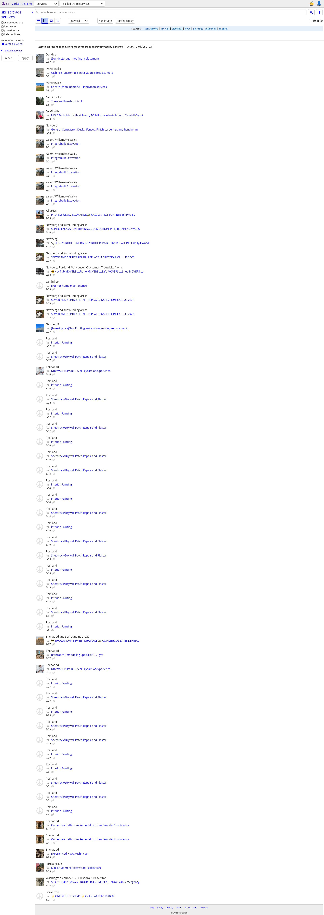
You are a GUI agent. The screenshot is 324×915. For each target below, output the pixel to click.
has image (10, 26)
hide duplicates (13, 34)
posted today (11, 30)
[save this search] (319, 12)
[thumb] (45, 21)
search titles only (13, 22)
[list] (38, 21)
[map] (57, 21)
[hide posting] (54, 62)
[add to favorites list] (48, 58)
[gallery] (51, 21)
